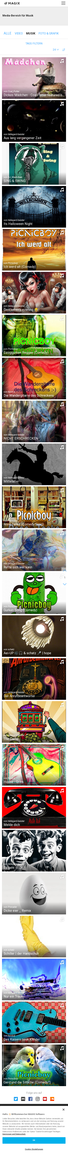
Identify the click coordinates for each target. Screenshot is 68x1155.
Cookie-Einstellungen (34, 1149)
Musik (30, 33)
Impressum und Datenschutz (14, 1134)
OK (34, 1140)
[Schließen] (63, 1109)
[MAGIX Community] (12, 3)
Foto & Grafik (49, 33)
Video (19, 33)
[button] (56, 49)
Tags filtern (34, 43)
